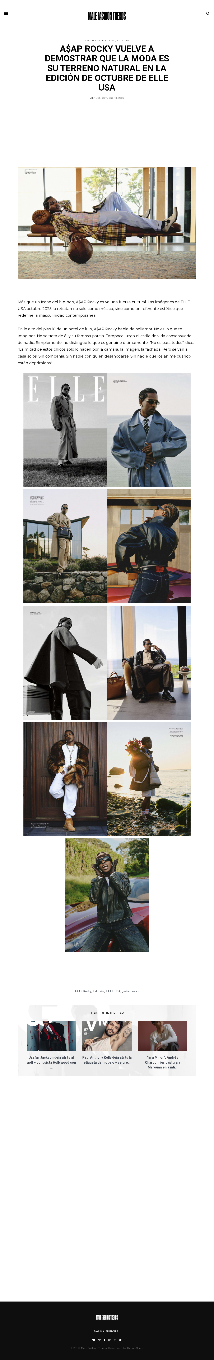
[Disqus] (107, 1138)
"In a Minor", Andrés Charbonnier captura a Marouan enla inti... (162, 1062)
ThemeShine (134, 1348)
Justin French (130, 991)
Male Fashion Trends (94, 1348)
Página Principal (107, 1331)
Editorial (108, 40)
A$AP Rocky (93, 40)
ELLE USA (123, 40)
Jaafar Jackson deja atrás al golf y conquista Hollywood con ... (51, 1062)
